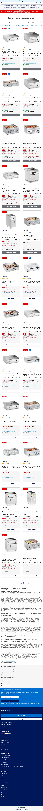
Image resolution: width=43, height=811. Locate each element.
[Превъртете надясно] (41, 11)
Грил (2, 683)
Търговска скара (5, 680)
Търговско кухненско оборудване (8, 669)
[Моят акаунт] (38, 2)
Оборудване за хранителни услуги (8, 671)
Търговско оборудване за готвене (8, 682)
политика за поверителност (31, 703)
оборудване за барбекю (10, 661)
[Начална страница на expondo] (2, 25)
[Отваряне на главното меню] (1, 3)
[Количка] (41, 2)
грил (11, 635)
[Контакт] (36, 2)
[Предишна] (18, 583)
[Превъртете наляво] (1, 11)
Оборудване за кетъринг (6, 685)
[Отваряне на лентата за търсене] (34, 2)
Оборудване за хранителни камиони (9, 673)
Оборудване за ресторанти (7, 674)
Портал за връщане (21, 719)
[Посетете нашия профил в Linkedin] (5, 750)
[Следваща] (24, 583)
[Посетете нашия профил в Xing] (7, 750)
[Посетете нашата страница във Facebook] (3, 750)
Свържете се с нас (21, 715)
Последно (27, 583)
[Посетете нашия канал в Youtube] (1, 750)
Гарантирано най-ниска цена (9, 63)
